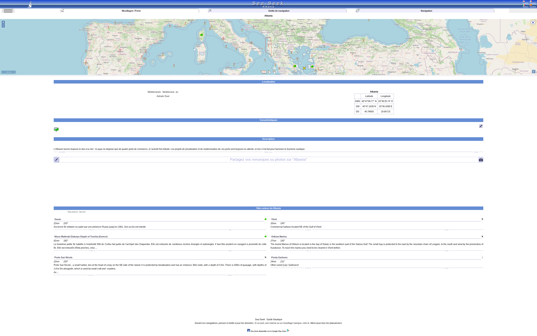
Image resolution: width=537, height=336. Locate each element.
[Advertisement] (268, 182)
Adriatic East (163, 96)
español (533, 7)
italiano (525, 7)
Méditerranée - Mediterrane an (163, 92)
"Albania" (268, 159)
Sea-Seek (268, 3)
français (533, 3)
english (525, 3)
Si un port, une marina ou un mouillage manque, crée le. (282, 323)
